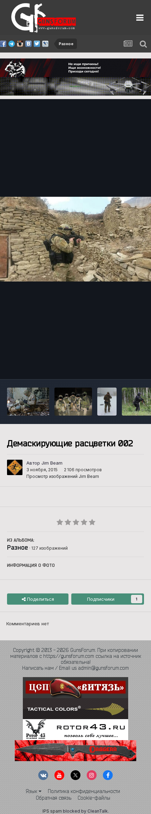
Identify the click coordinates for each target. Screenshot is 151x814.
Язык (32, 791)
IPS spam (52, 811)
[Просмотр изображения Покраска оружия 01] (73, 402)
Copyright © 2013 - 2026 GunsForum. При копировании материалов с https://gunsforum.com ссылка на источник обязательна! (75, 656)
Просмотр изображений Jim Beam (62, 476)
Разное (17, 547)
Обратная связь (53, 798)
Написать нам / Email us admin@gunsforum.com (75, 668)
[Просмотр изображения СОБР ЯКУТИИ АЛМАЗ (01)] (107, 402)
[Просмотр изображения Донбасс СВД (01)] (28, 402)
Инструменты (120, 366)
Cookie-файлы (94, 798)
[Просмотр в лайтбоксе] (75, 239)
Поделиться (40, 599)
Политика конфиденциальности (84, 791)
